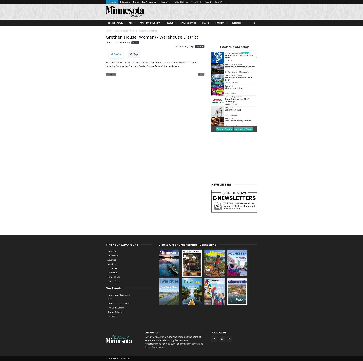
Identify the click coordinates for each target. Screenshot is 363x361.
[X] (229, 339)
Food (131, 23)
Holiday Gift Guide (181, 2)
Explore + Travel (115, 23)
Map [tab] (135, 54)
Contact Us (219, 2)
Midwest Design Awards (118, 303)
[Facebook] (214, 339)
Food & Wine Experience (118, 295)
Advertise (208, 2)
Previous (111, 74)
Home (108, 30)
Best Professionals (149, 2)
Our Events (220, 23)
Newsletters (113, 272)
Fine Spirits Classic (115, 307)
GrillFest (111, 299)
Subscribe (112, 2)
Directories (165, 2)
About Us (111, 264)
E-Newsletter (125, 2)
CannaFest (112, 316)
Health (205, 23)
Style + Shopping (188, 23)
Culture (170, 23)
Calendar (136, 2)
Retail (135, 42)
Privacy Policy (113, 281)
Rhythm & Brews (115, 312)
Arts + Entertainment (150, 23)
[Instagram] (222, 339)
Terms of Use (113, 277)
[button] (253, 23)
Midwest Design (196, 2)
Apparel (200, 46)
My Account (112, 255)
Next (201, 74)
